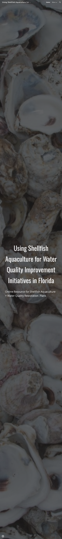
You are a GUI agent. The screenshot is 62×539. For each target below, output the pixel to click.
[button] (60, 2)
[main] (31, 269)
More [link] (53, 2)
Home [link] (48, 2)
